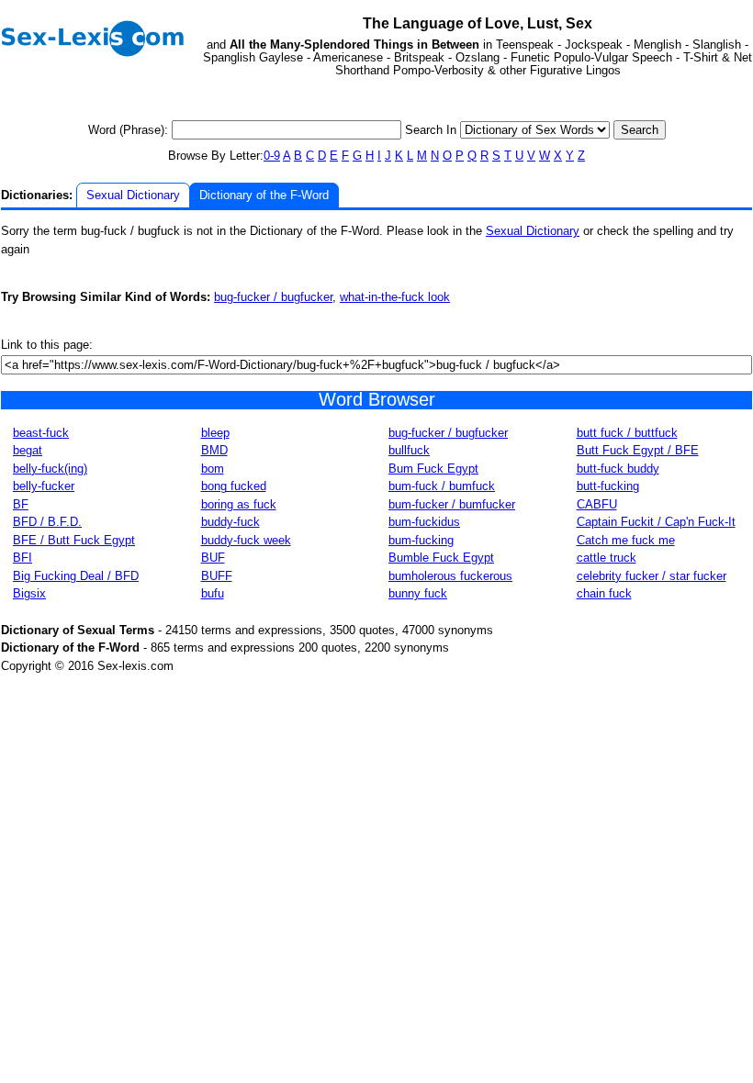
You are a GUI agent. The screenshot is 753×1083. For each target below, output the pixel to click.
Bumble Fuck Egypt (441, 557)
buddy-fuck (230, 522)
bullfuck (409, 450)
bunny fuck (417, 593)
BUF (213, 557)
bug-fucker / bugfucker (273, 297)
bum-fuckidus (424, 522)
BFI (22, 557)
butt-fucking (608, 486)
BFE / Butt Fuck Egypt (74, 540)
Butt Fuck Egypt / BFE (638, 450)
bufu (212, 593)
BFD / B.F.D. (47, 522)
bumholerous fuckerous (450, 576)
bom (212, 468)
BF (20, 504)
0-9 (272, 155)
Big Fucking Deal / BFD (76, 576)
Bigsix (29, 593)
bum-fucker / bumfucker (451, 504)
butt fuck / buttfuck (627, 433)
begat (27, 450)
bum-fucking (421, 540)
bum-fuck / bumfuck (441, 486)
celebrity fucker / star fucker (651, 576)
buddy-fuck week (246, 540)
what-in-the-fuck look (395, 297)
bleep (215, 433)
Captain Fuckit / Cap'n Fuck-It (656, 522)
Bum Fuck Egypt (433, 468)
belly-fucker (43, 486)
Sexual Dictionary (133, 195)
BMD (214, 450)
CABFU (597, 504)
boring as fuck (238, 504)
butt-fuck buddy (618, 468)
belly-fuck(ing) (50, 468)
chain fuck (604, 593)
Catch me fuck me (626, 540)
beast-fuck (41, 433)
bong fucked (233, 486)
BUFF (216, 576)
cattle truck (606, 557)
